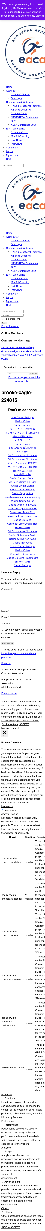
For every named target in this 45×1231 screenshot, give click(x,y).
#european (7, 351)
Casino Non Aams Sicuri (22, 512)
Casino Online (22, 421)
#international (33, 351)
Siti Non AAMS (22, 527)
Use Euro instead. (25, 15)
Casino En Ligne (22, 425)
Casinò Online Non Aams (22, 538)
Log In (9, 151)
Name (5, 611)
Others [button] (5, 1208)
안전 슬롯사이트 (22, 474)
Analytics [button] (6, 1147)
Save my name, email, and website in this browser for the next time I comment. (21, 633)
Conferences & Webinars (19, 102)
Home (9, 86)
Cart (8, 159)
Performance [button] (8, 1121)
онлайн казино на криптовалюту (22, 497)
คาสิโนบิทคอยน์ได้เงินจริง (22, 447)
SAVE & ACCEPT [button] (10, 1227)
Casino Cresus (22, 444)
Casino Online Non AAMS (22, 504)
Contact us (12, 147)
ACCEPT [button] (24, 724)
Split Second (17, 140)
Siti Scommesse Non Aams (22, 455)
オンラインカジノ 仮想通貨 (22, 466)
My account (12, 155)
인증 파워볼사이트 (23, 436)
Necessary (10, 810)
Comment (7, 589)
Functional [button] (6, 1094)
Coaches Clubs (19, 113)
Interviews (16, 143)
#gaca (17, 351)
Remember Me (12, 318)
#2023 (4, 358)
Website (5, 623)
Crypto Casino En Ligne (22, 546)
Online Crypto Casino (22, 485)
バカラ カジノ (22, 440)
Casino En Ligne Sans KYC (22, 508)
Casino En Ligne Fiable (22, 554)
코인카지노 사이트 (23, 470)
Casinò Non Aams (22, 542)
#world (39, 355)
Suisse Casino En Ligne (22, 489)
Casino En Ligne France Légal (23, 516)
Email (5, 617)
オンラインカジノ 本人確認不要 (22, 432)
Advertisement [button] (9, 1178)
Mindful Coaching (20, 136)
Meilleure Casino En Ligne (22, 482)
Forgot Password (10, 326)
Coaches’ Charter (20, 94)
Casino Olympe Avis (22, 493)
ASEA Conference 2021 (23, 124)
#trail (33, 355)
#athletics (6, 347)
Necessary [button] (7, 806)
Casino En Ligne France (22, 478)
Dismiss (40, 15)
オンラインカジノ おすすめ (22, 463)
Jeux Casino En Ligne (22, 417)
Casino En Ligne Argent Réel (22, 523)
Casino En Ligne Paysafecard (22, 557)
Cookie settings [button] (10, 724)
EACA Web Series (15, 128)
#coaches (17, 347)
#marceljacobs (9, 355)
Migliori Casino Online (22, 501)
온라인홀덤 (23, 451)
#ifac (23, 351)
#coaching (28, 347)
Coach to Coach (19, 132)
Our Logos (16, 98)
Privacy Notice (9, 693)
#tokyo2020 (23, 355)
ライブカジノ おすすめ (22, 428)
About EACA (12, 90)
